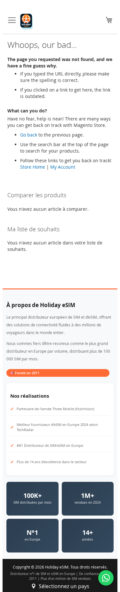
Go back (28, 135)
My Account (62, 167)
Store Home (32, 167)
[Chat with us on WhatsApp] (106, 578)
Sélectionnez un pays (64, 586)
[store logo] (26, 21)
